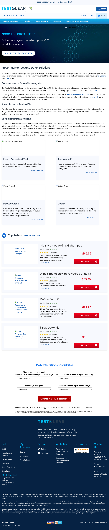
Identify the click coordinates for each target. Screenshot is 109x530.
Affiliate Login (25, 460)
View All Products (32, 235)
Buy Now (85, 261)
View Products (37, 170)
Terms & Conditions (11, 525)
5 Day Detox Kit (49, 327)
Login (83, 15)
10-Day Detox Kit (50, 299)
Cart (103, 15)
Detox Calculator (8, 467)
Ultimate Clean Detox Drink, (78, 94)
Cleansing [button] (57, 21)
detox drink (93, 97)
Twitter (44, 449)
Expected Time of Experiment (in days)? (75, 386)
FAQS (4, 449)
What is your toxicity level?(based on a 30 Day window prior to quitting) (34, 373)
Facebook (45, 453)
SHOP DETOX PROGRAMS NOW (18, 53)
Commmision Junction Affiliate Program (62, 460)
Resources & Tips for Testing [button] (77, 21)
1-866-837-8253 (100, 466)
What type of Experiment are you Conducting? (75, 374)
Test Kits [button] (27, 21)
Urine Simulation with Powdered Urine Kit (65, 273)
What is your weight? (34, 386)
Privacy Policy (8, 522)
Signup (91, 16)
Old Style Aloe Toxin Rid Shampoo (61, 245)
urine (95, 90)
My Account (24, 456)
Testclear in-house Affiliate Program (62, 451)
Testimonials (7, 459)
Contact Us (6, 463)
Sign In (22, 452)
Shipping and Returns (7, 454)
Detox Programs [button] (42, 21)
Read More (44, 262)
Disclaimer (6, 471)
